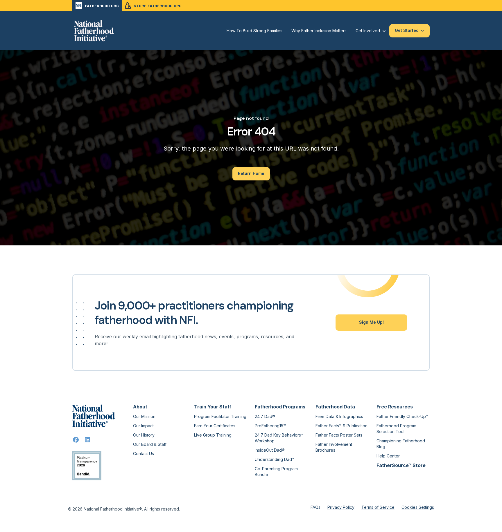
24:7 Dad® (265, 416)
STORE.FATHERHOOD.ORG (158, 5)
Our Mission (144, 416)
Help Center (388, 455)
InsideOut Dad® (270, 450)
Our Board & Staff (149, 444)
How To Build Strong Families (254, 30)
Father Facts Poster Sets (338, 435)
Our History (144, 435)
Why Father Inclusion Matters (319, 30)
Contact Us (143, 453)
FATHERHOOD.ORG (102, 5)
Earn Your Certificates (214, 425)
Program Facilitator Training (220, 416)
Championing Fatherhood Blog (400, 443)
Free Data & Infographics (339, 416)
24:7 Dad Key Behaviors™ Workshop (279, 438)
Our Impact (143, 425)
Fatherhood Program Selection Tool (396, 428)
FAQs (315, 507)
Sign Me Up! (371, 322)
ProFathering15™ (270, 425)
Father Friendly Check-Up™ (402, 416)
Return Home (251, 173)
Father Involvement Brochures (333, 447)
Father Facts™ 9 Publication (341, 425)
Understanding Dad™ (275, 459)
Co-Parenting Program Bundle (276, 471)
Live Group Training (213, 435)
